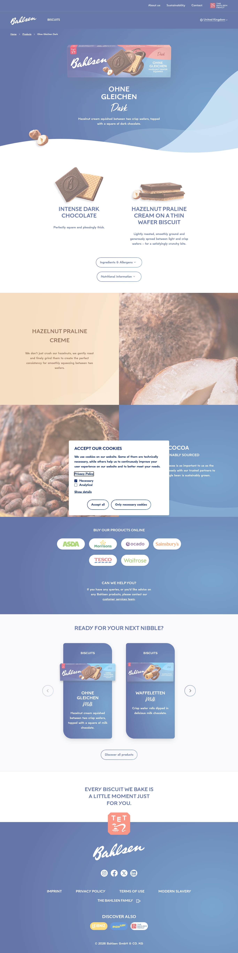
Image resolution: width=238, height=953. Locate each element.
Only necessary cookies (131, 504)
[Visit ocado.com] (135, 544)
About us (154, 5)
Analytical (86, 485)
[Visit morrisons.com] (103, 544)
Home (13, 34)
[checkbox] (75, 485)
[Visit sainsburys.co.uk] (167, 544)
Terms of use (131, 891)
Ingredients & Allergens (116, 262)
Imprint (54, 891)
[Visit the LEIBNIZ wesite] (99, 926)
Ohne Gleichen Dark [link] (47, 34)
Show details (83, 492)
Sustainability (176, 5)
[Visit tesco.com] (103, 560)
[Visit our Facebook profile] (114, 873)
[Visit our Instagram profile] (104, 873)
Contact (196, 5)
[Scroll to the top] (231, 943)
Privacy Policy (84, 474)
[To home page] (23, 19)
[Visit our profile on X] (124, 873)
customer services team (119, 599)
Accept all (98, 504)
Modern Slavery (174, 891)
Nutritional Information (116, 276)
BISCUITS (53, 20)
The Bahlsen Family (115, 901)
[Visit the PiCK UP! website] (119, 926)
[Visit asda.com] (71, 544)
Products (26, 34)
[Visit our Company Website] (139, 926)
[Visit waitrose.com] (135, 560)
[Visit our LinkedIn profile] (133, 873)
